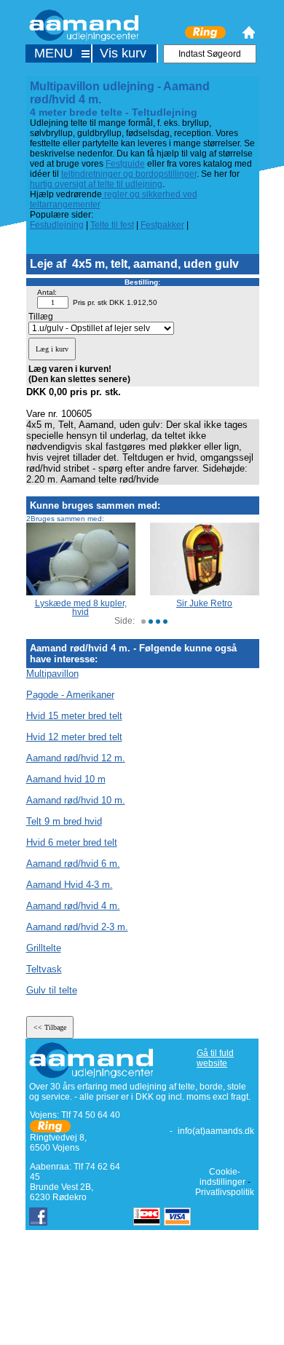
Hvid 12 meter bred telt (74, 736)
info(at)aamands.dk (216, 1131)
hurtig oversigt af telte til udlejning (96, 184)
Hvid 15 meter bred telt (74, 715)
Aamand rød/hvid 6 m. (73, 863)
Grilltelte (43, 948)
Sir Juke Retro (204, 603)
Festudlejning (57, 225)
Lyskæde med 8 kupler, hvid (81, 607)
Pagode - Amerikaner (70, 694)
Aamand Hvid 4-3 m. (69, 884)
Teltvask (44, 969)
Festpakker (162, 225)
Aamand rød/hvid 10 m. (75, 800)
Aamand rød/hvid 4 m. (73, 905)
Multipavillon (52, 673)
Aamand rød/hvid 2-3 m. (77, 926)
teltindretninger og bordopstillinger (129, 174)
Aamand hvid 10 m (66, 779)
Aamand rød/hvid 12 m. (75, 758)
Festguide (125, 164)
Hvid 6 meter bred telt (71, 842)
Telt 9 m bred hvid (64, 821)
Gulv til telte (51, 990)
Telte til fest (112, 225)
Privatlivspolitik (224, 1192)
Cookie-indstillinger (222, 1177)
